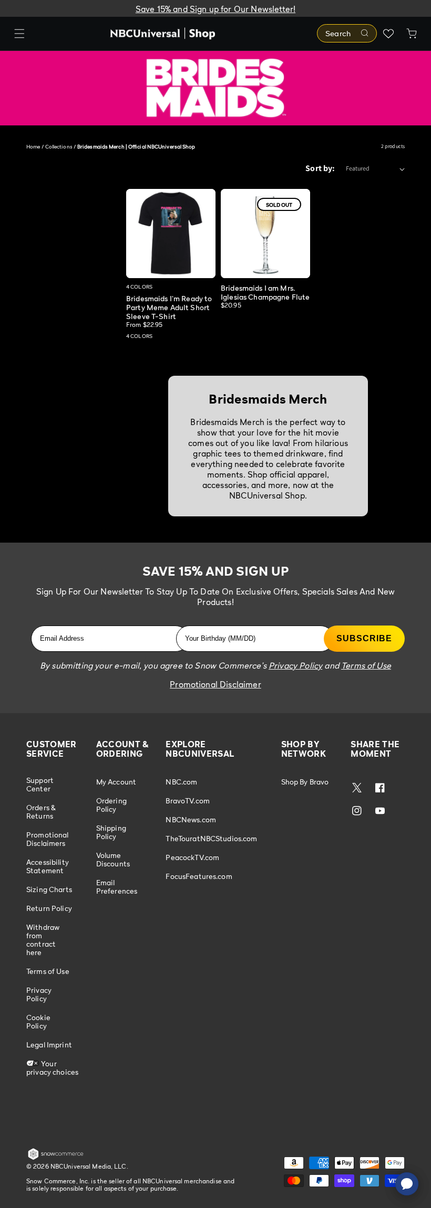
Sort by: (320, 168)
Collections (59, 146)
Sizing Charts (49, 889)
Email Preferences (117, 886)
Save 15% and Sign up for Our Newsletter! (215, 9)
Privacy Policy (39, 994)
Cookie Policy (38, 1021)
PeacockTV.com (192, 857)
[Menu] (19, 33)
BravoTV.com (188, 800)
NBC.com (181, 782)
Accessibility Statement (47, 866)
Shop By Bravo (305, 782)
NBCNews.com (191, 819)
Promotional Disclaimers (47, 838)
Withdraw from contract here (42, 940)
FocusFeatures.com (199, 876)
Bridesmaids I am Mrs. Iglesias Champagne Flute (265, 292)
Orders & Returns (41, 811)
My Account (116, 782)
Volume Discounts (113, 859)
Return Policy (49, 908)
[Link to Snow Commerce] (55, 1157)
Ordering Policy (111, 804)
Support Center (40, 784)
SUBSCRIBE (364, 638)
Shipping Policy (111, 832)
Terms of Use (47, 971)
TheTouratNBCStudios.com (211, 838)
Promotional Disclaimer (215, 684)
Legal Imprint (49, 1044)
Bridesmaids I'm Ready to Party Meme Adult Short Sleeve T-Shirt (169, 307)
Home (33, 146)
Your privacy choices (52, 1067)
